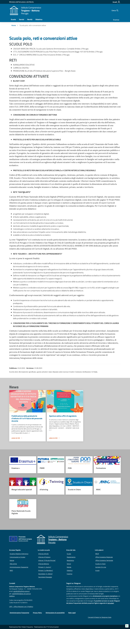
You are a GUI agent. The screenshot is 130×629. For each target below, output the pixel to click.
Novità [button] (29, 19)
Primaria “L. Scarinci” (44, 567)
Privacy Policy (37, 613)
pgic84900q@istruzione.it (21, 591)
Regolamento (71, 557)
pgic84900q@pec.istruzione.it (21, 594)
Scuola (69, 554)
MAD (11, 570)
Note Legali (72, 613)
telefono (12, 596)
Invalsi (97, 570)
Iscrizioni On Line (100, 567)
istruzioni (111, 603)
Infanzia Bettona (43, 564)
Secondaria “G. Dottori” (45, 574)
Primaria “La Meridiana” (45, 570)
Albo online (13, 564)
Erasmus (116, 20)
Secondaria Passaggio (45, 577)
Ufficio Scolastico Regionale (104, 557)
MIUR (97, 554)
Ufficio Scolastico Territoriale (104, 560)
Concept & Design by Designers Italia (99, 617)
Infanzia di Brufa (43, 554)
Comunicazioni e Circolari (17, 557)
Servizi (69, 564)
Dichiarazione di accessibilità (55, 613)
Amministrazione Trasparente (19, 567)
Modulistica (70, 560)
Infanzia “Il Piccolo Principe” (47, 560)
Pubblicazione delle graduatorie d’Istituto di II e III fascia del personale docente (27, 418)
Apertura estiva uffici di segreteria (63, 415)
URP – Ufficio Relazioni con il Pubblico (21, 606)
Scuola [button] (13, 19)
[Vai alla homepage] (14, 10)
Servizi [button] (21, 19)
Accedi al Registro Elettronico (19, 554)
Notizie (12, 560)
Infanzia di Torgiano (44, 557)
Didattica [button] (38, 19)
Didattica (69, 570)
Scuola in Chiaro (100, 564)
